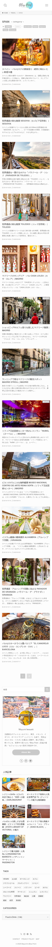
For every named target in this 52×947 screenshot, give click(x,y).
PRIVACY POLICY (27, 939)
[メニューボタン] (46, 5)
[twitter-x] (21, 761)
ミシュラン (33, 891)
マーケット (22, 891)
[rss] (31, 934)
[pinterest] (30, 761)
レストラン (44, 891)
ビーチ (37, 887)
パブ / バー (28, 887)
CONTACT (16, 939)
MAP (37, 939)
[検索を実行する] (47, 689)
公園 (33, 896)
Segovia (42, 26)
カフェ (35, 879)
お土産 (14, 879)
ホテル (45, 887)
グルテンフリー (23, 883)
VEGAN (6, 879)
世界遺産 (17, 896)
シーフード (7, 887)
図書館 (40, 896)
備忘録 (26, 896)
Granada (13, 30)
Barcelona (27, 26)
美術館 (18, 900)
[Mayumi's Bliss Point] (26, 5)
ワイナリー (7, 896)
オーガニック (25, 879)
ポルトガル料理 (8, 891)
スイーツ (17, 887)
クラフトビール (8, 883)
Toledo (5, 30)
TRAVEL (8, 26)
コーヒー (35, 883)
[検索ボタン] (5, 5)
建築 (4, 900)
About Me (26, 752)
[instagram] (26, 761)
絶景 (11, 900)
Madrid (35, 26)
